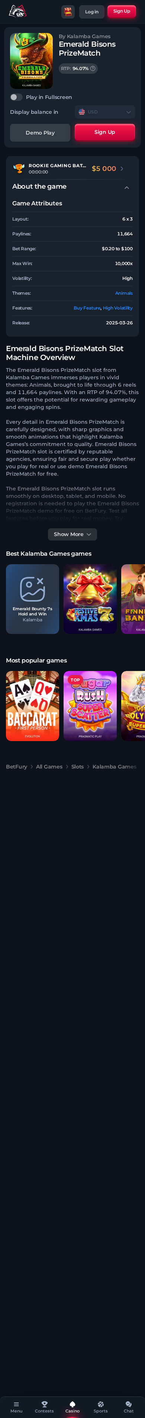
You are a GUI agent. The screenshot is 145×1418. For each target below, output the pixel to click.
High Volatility (118, 308)
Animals (124, 293)
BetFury (16, 766)
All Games (49, 766)
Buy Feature (87, 308)
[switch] (72, 97)
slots (77, 766)
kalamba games (114, 766)
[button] (32, 599)
